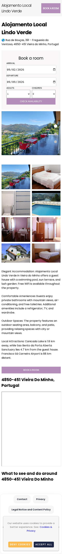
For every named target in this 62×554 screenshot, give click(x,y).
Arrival (10, 63)
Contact (22, 499)
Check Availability (31, 101)
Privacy (40, 499)
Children (37, 88)
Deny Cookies (20, 544)
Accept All (43, 544)
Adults (10, 88)
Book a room (51, 8)
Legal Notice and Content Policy (31, 509)
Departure (12, 75)
